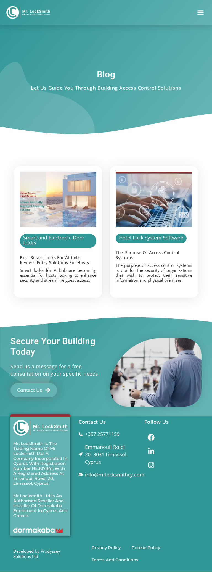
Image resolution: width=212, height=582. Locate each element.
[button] (200, 12)
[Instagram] (151, 465)
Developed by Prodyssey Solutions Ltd (36, 553)
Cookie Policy (146, 547)
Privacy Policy (106, 547)
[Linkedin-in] (151, 451)
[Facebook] (151, 437)
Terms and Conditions (115, 559)
